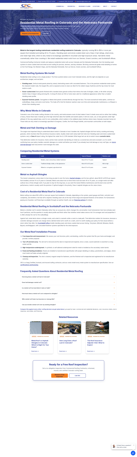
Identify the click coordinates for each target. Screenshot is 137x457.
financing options (80, 200)
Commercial (60, 6)
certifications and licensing (29, 265)
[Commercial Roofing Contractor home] (26, 6)
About (105, 6)
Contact (114, 6)
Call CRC (46, 33)
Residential (71, 6)
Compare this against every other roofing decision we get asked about (42, 309)
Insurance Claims (84, 6)
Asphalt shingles (75, 178)
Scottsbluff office (44, 223)
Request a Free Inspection (30, 33)
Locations (96, 6)
